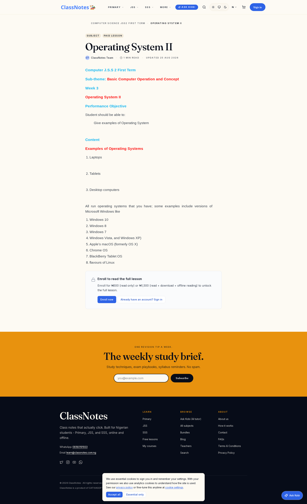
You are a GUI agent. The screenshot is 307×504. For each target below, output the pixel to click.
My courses (149, 445)
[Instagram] (68, 462)
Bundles (185, 432)
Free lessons (150, 439)
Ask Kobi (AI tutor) (190, 418)
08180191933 (80, 446)
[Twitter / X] (61, 462)
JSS (132, 7)
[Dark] (225, 7)
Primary (114, 7)
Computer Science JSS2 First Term (118, 23)
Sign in (257, 7)
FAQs (221, 439)
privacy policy (124, 487)
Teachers (186, 445)
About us (223, 418)
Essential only (135, 494)
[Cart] (244, 7)
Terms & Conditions (229, 445)
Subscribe (182, 378)
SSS (147, 7)
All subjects (186, 425)
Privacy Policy (226, 452)
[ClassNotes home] (78, 7)
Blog (183, 439)
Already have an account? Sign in (141, 299)
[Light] (213, 7)
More (164, 7)
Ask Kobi (188, 7)
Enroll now (106, 299)
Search (184, 452)
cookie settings (174, 487)
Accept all (114, 494)
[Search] (204, 7)
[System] (219, 7)
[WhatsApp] (80, 462)
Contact (222, 432)
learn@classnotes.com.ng (81, 452)
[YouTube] (74, 462)
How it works (225, 425)
